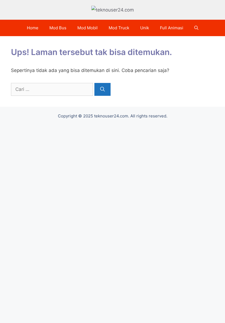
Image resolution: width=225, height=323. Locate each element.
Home (32, 27)
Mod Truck (119, 27)
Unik (144, 27)
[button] (196, 28)
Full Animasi (171, 27)
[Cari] (102, 89)
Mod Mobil (87, 27)
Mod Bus (57, 27)
